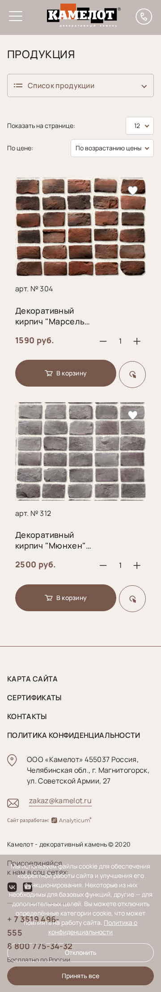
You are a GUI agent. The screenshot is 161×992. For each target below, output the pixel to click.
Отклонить (81, 952)
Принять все (80, 975)
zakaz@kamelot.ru (60, 800)
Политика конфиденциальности (73, 735)
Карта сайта (32, 679)
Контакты (27, 716)
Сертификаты (34, 697)
